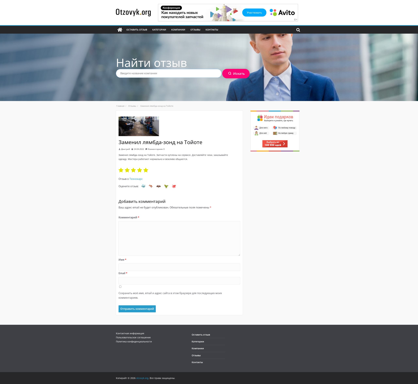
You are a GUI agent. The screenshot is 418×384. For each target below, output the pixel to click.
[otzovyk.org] (120, 30)
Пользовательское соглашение (133, 337)
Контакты (212, 29)
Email (123, 273)
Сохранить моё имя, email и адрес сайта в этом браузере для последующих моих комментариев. (170, 295)
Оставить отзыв (136, 29)
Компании (178, 29)
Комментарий (129, 217)
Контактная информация (130, 333)
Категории (159, 29)
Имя (122, 259)
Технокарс (136, 179)
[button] (143, 186)
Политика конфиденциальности (134, 341)
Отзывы (195, 29)
